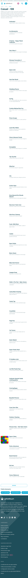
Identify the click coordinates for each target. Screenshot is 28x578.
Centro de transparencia (6, 532)
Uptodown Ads (4, 552)
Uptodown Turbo (7, 555)
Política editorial (4, 530)
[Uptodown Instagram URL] (10, 518)
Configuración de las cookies (8, 569)
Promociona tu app (5, 550)
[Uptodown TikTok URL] (4, 518)
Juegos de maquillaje (15, 492)
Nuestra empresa (5, 528)
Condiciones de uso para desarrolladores (10, 571)
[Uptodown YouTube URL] (2, 518)
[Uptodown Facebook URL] (15, 518)
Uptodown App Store (6, 546)
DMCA (2, 573)
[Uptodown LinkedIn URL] (12, 518)
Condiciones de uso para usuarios (9, 564)
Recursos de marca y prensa (7, 534)
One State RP (5, 0)
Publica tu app (4, 548)
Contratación (4, 538)
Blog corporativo (5, 536)
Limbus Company (10, 0)
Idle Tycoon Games (5, 492)
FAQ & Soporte (4, 557)
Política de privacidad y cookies (8, 566)
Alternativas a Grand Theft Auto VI (19, 0)
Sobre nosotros (4, 525)
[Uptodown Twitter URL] (7, 518)
